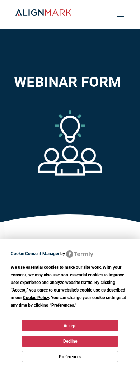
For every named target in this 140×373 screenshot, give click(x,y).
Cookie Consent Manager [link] (35, 253)
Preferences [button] (62, 305)
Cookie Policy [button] (36, 297)
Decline (70, 341)
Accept (70, 325)
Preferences (70, 356)
